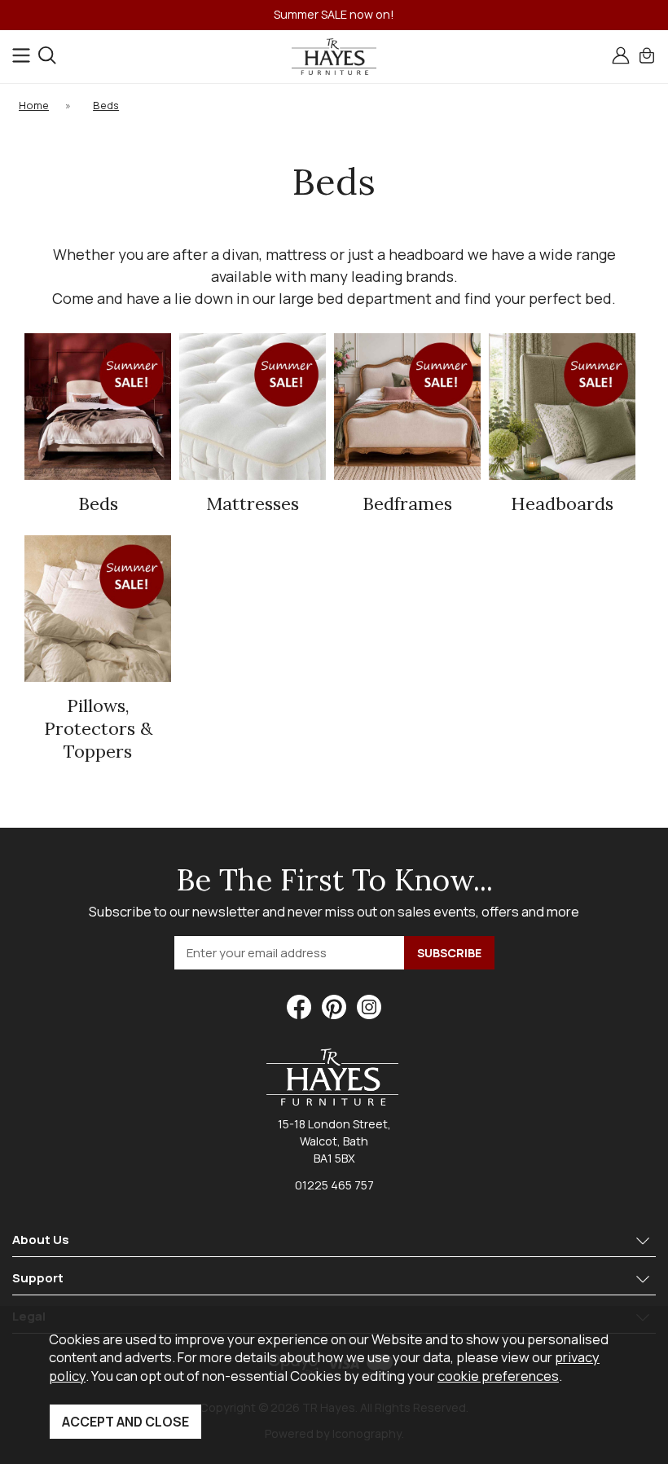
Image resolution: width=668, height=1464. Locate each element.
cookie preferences (498, 1375)
